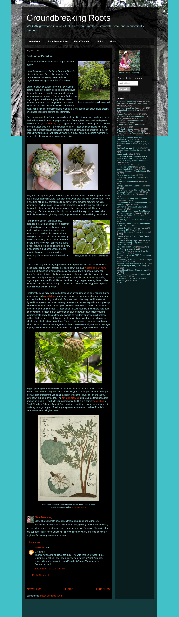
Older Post (103, 589)
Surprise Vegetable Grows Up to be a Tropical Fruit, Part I (132, 157)
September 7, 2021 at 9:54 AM (50, 568)
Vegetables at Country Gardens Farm (132, 270)
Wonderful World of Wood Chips (130, 144)
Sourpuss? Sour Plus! (126, 108)
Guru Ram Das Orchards (127, 182)
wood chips (50, 296)
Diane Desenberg (128, 72)
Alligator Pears (123, 114)
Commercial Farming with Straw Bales (132, 207)
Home (69, 589)
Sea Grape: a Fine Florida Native (130, 121)
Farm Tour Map (82, 41)
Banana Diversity (124, 175)
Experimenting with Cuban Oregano (131, 125)
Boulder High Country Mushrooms (130, 219)
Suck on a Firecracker (126, 102)
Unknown (40, 547)
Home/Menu (35, 41)
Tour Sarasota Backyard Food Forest (132, 104)
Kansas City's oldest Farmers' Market (132, 232)
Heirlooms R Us (123, 230)
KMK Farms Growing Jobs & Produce (132, 198)
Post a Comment (40, 575)
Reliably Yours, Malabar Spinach (130, 150)
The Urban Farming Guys (127, 240)
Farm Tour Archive (58, 41)
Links (100, 41)
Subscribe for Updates (130, 78)
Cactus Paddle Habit (125, 169)
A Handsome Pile (124, 131)
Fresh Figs (121, 165)
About (112, 41)
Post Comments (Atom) (51, 596)
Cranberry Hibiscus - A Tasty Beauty (131, 171)
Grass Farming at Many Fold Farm (131, 266)
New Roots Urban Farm (126, 247)
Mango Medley (123, 154)
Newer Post (34, 589)
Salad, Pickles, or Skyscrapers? (130, 133)
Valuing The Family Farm (127, 228)
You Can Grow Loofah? (126, 148)
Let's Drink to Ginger (125, 129)
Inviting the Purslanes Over (128, 110)
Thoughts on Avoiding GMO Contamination (134, 255)
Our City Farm (122, 249)
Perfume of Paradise (125, 142)
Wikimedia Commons (79, 507)
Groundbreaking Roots (68, 17)
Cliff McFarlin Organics (126, 194)
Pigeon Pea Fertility (125, 167)
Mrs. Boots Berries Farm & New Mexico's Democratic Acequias (133, 212)
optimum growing (70, 398)
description (98, 401)
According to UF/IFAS (96, 268)
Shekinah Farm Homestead (128, 264)
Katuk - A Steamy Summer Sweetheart (132, 161)
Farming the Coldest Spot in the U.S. (132, 215)
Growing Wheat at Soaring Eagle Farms (133, 236)
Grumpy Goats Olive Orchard (128, 186)
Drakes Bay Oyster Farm (127, 177)
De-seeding (50, 123)
